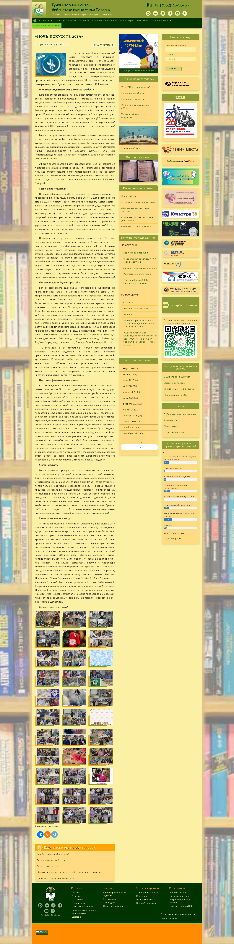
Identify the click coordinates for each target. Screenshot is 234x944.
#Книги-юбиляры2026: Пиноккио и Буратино (135, 281)
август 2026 (129, 368)
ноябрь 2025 (129, 421)
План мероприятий (66, 20)
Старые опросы (172, 538)
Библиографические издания (180, 414)
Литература (170, 420)
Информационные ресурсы (179, 389)
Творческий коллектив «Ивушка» (133, 116)
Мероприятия (52, 826)
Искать (173, 68)
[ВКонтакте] (40, 834)
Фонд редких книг (174, 432)
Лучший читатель (145, 899)
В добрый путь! (129, 196)
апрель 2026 (129, 392)
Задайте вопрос (178, 892)
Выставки (142, 20)
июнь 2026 (128, 380)
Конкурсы (141, 896)
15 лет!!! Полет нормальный (135, 87)
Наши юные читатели (132, 99)
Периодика (170, 426)
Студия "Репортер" (146, 903)
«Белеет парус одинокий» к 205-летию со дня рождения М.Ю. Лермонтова (138, 323)
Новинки (84, 20)
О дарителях (78, 903)
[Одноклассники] (47, 834)
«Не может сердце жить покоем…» (55, 878)
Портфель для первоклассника (138, 202)
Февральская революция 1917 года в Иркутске (139, 260)
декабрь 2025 (130, 415)
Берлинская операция (135, 252)
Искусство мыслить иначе (137, 274)
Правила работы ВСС (175, 395)
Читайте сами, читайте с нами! (53, 854)
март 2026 (128, 398)
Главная (35, 20)
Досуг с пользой (158, 20)
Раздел (169, 54)
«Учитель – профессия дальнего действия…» (138, 219)
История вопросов (174, 383)
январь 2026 (129, 409)
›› (140, 447)
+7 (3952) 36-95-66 (171, 5)
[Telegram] (54, 834)
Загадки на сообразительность (140, 268)
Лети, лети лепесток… (48, 866)
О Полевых (78, 899)
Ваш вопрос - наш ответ (136, 308)
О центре (43, 20)
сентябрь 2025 (130, 433)
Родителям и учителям (104, 20)
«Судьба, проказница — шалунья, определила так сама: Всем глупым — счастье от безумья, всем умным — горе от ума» (140, 338)
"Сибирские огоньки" (147, 892)
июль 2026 (128, 374)
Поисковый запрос (175, 45)
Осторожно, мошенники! (46, 25)
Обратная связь (169, 918)
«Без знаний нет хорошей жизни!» (138, 70)
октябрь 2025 (130, 427)
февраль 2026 (130, 403)
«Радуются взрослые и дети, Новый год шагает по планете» (69, 872)
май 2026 (127, 386)
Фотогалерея (127, 20)
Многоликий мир (130, 148)
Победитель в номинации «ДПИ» (135, 107)
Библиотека (180, 161)
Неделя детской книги (133, 93)
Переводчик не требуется (51, 860)
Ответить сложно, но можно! (136, 226)
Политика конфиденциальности (178, 914)
